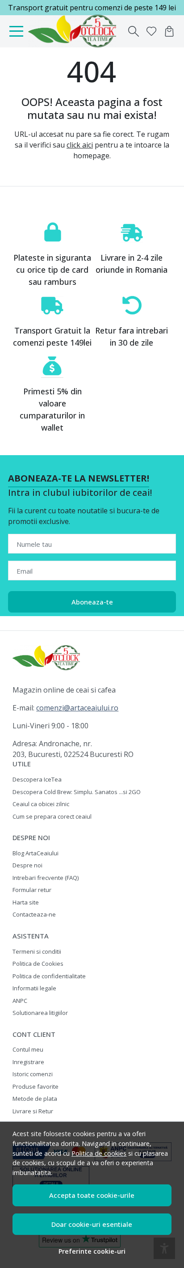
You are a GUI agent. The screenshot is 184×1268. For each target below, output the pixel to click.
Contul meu (28, 1049)
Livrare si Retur (33, 1111)
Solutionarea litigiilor (40, 1013)
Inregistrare (28, 1062)
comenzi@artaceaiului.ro (77, 708)
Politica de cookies (98, 1153)
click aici (80, 145)
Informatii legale (34, 988)
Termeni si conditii (37, 951)
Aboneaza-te (92, 601)
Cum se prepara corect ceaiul (52, 816)
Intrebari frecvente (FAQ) (46, 878)
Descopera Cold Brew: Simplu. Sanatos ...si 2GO (77, 792)
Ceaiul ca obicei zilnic (41, 804)
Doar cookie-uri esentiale (91, 1224)
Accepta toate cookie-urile (91, 1195)
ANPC (20, 1001)
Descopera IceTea (37, 779)
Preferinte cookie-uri (92, 1251)
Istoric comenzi (33, 1074)
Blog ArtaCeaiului (36, 853)
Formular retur (32, 890)
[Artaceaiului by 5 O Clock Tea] (74, 31)
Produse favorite (36, 1086)
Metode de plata (35, 1099)
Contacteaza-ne (34, 914)
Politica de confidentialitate (49, 976)
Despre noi (27, 865)
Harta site (26, 902)
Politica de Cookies (38, 963)
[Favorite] (151, 31)
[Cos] (169, 31)
